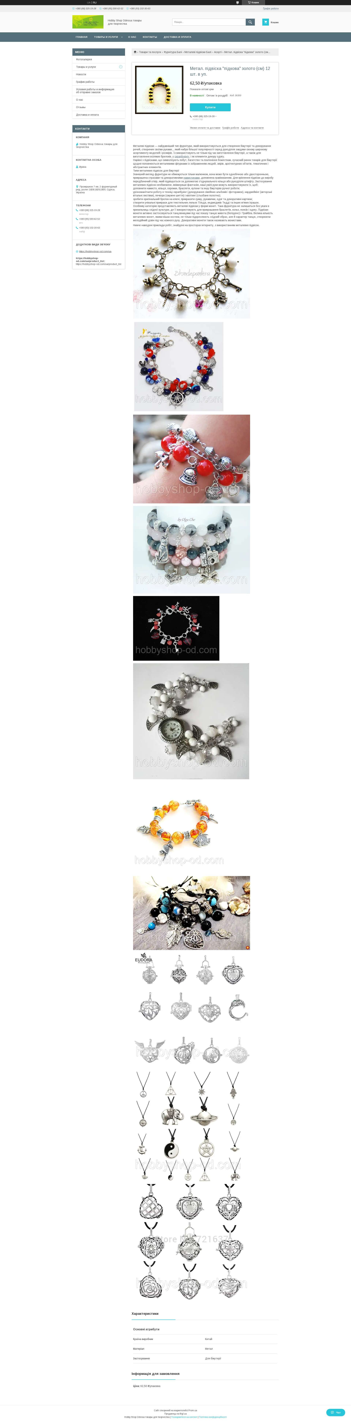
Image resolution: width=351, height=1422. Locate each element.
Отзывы (81, 107)
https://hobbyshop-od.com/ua (95, 251)
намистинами (192, 177)
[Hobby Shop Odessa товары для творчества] (87, 27)
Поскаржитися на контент (184, 1417)
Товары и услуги (106, 37)
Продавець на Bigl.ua (175, 1414)
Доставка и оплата (177, 37)
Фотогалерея (84, 59)
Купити (210, 107)
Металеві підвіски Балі (197, 52)
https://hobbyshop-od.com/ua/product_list (98, 264)
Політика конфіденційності (213, 1417)
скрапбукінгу (182, 156)
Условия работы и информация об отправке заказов (95, 91)
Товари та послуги (150, 52)
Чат (338, 1412)
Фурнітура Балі (173, 52)
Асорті (218, 52)
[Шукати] (250, 22)
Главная (81, 37)
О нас (132, 37)
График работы (85, 81)
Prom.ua (192, 1410)
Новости (81, 74)
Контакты (150, 37)
